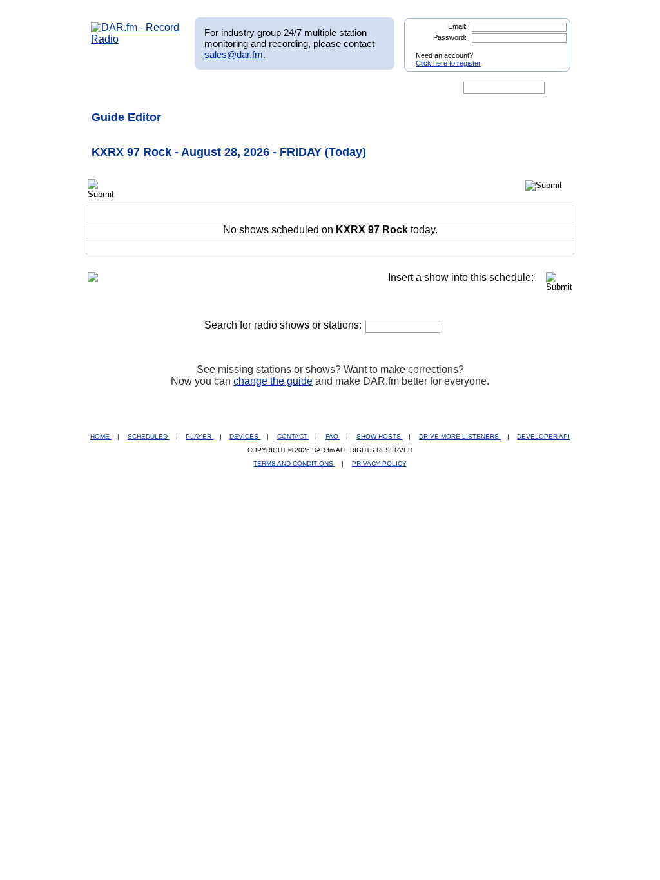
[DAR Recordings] (176, 88)
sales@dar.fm (233, 54)
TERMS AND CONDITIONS (294, 463)
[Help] (292, 88)
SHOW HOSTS (379, 436)
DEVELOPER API (543, 436)
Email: (457, 26)
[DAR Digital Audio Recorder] (113, 88)
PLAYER (199, 436)
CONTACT (293, 436)
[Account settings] (392, 88)
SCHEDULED (149, 436)
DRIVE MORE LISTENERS (460, 436)
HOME (101, 436)
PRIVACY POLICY (379, 463)
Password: (450, 37)
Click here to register (448, 63)
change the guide (273, 381)
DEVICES (244, 436)
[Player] (239, 88)
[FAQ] (341, 88)
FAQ (332, 436)
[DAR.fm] (135, 38)
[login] (550, 50)
